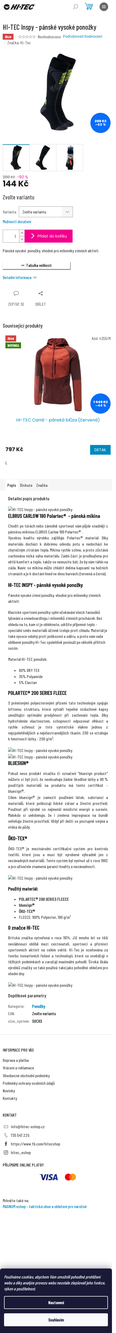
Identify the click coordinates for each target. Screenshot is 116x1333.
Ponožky (38, 1006)
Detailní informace (17, 277)
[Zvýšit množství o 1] (22, 233)
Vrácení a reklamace (18, 1067)
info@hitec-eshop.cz (28, 1126)
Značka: (19, 42)
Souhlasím (56, 1319)
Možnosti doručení (17, 221)
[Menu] (103, 6)
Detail (100, 450)
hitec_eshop (21, 1152)
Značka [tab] (41, 485)
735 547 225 (20, 1135)
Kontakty (10, 1098)
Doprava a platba (16, 1060)
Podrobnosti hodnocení (82, 36)
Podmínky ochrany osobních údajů (29, 1083)
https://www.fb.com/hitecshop (35, 1143)
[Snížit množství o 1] (22, 239)
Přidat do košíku (52, 236)
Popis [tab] (11, 485)
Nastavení (56, 1302)
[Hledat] (75, 6)
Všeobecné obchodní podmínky (26, 1075)
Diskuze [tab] (26, 485)
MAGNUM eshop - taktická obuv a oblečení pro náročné (45, 1206)
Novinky (9, 1090)
